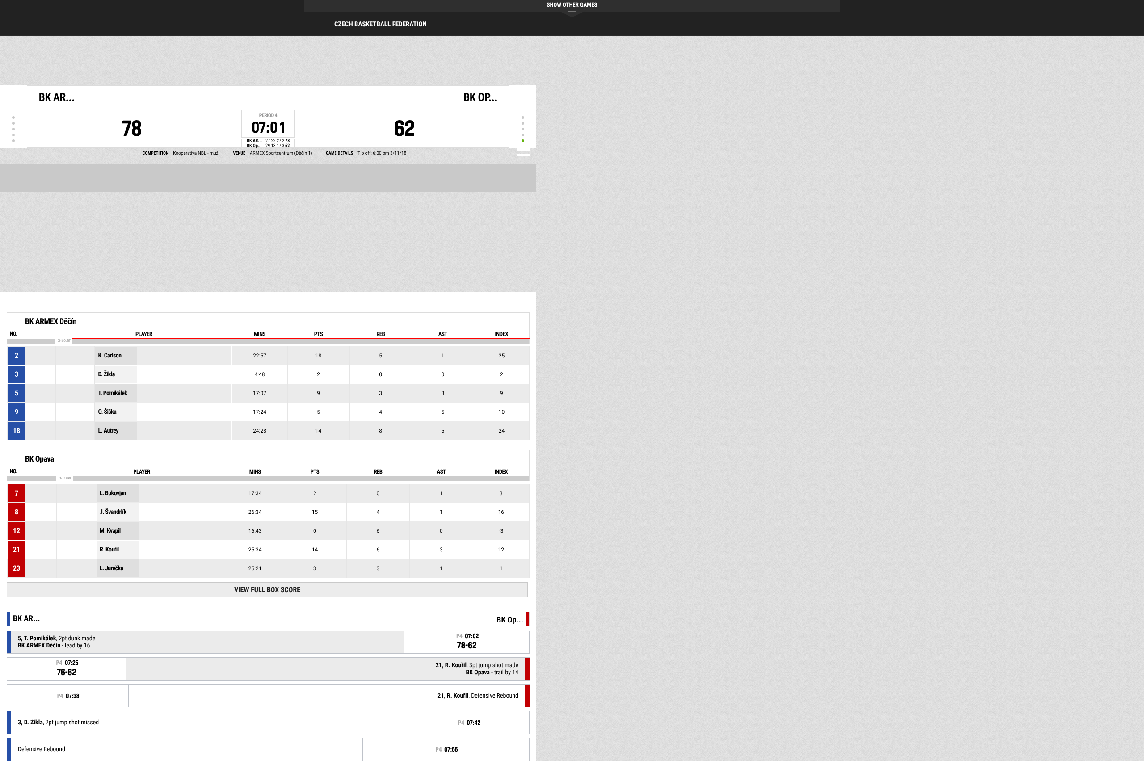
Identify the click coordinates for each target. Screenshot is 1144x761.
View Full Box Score (267, 589)
